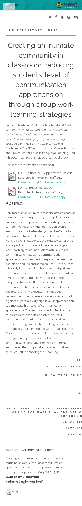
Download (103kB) (30, 182)
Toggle (9, 8)
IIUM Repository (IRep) (32, 30)
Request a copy (55, 182)
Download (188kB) (30, 197)
